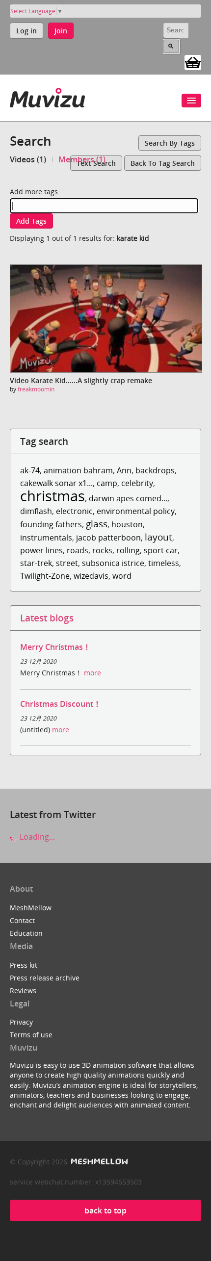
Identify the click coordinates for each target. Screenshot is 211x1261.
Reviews (23, 990)
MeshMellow (31, 907)
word (122, 575)
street (67, 563)
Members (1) (82, 159)
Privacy (21, 1022)
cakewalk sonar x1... (56, 483)
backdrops (155, 470)
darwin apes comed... (128, 498)
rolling (128, 550)
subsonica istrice (113, 563)
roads (77, 550)
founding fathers (51, 524)
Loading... (36, 836)
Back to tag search (163, 163)
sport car (161, 550)
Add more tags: (35, 191)
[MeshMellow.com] (98, 1161)
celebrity (137, 483)
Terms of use (31, 1034)
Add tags (31, 221)
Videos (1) (28, 159)
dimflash (36, 511)
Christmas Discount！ (60, 703)
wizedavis (91, 575)
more (92, 672)
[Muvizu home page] (47, 95)
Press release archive (44, 977)
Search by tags (170, 143)
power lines (41, 550)
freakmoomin (36, 389)
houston (127, 524)
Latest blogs (47, 618)
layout (158, 536)
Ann (124, 470)
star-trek (36, 563)
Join (60, 30)
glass (96, 523)
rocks (102, 550)
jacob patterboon (108, 537)
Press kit (23, 965)
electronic (74, 511)
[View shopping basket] (193, 61)
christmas (52, 495)
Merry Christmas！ (55, 647)
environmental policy (136, 511)
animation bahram (78, 470)
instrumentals (46, 537)
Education (26, 933)
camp (107, 483)
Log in (26, 30)
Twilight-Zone (45, 575)
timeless (163, 563)
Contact (22, 920)
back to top (105, 1210)
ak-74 (30, 470)
